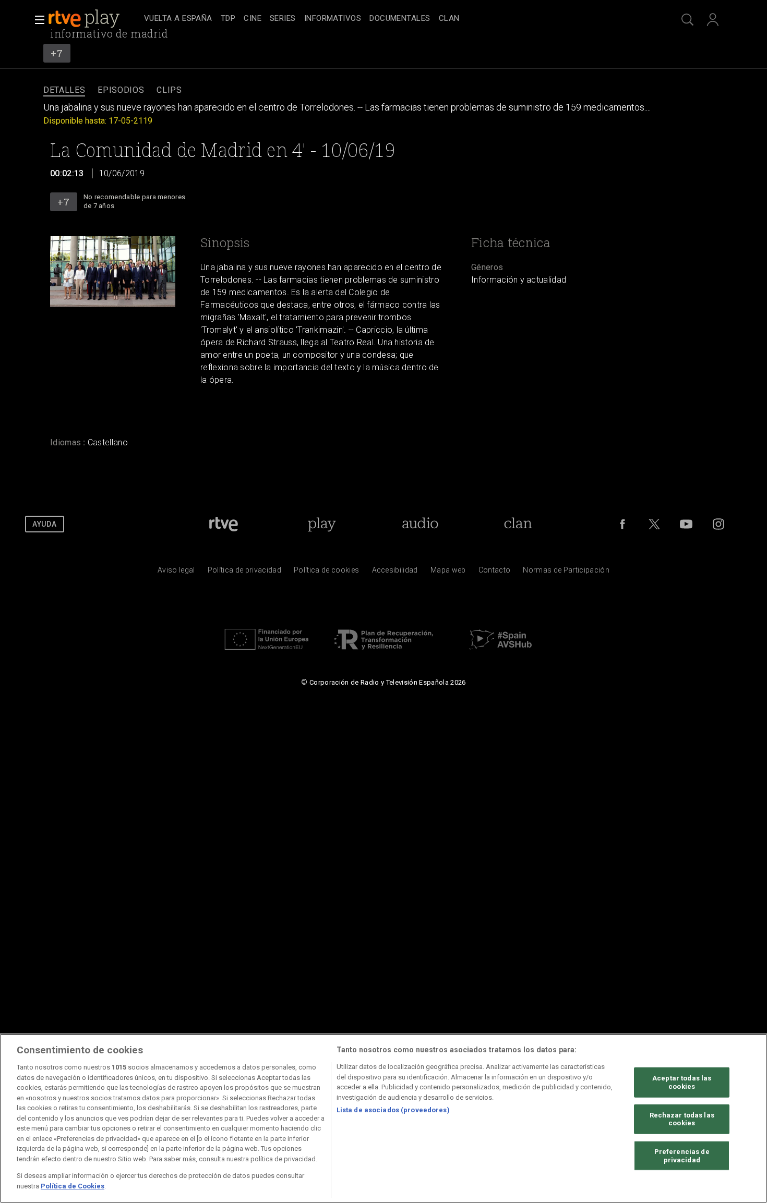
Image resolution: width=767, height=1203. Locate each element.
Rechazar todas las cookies (682, 1119)
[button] (36, 19)
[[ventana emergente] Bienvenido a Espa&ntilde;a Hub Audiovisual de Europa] (500, 652)
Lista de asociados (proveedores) (393, 1110)
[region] (383, 1118)
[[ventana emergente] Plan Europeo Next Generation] (266, 652)
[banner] (94, 18)
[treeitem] (178, 19)
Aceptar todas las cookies (681, 1082)
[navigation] (395, 18)
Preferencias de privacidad (682, 1156)
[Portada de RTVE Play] (85, 18)
